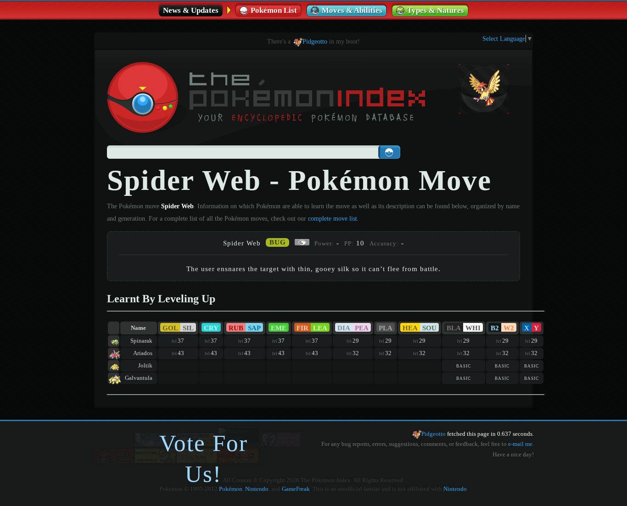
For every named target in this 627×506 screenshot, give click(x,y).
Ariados (142, 353)
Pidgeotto (314, 41)
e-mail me (520, 444)
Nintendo (257, 489)
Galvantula (138, 378)
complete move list (332, 218)
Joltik (145, 365)
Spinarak (141, 341)
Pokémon (230, 489)
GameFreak (296, 489)
